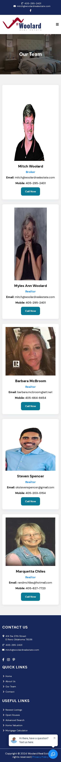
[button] (57, 24)
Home (9, 676)
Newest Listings (14, 709)
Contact (10, 691)
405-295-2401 (32, 3)
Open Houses (13, 715)
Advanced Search (15, 720)
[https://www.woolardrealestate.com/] (22, 24)
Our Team (11, 686)
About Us (10, 681)
